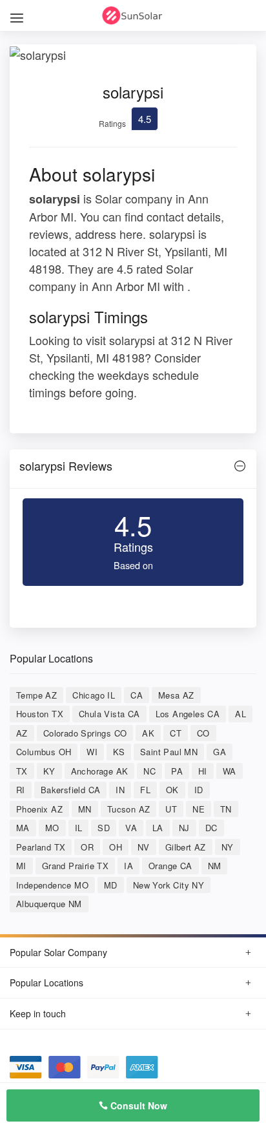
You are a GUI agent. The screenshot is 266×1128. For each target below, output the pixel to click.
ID (198, 790)
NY (227, 847)
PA (177, 771)
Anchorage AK (99, 771)
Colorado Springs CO (85, 733)
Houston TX (39, 714)
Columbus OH (43, 752)
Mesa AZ (176, 695)
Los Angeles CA (188, 714)
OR (87, 847)
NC (149, 771)
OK (172, 790)
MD (111, 885)
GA (219, 752)
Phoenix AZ (39, 809)
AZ (22, 733)
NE (198, 809)
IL (79, 828)
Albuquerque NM (49, 904)
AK (148, 733)
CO (203, 733)
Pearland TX (40, 847)
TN (226, 809)
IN (120, 790)
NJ (184, 828)
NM (214, 866)
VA (131, 828)
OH (115, 847)
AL (240, 714)
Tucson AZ (128, 809)
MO (52, 828)
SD (103, 828)
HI (202, 771)
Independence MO (52, 885)
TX (22, 771)
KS (119, 752)
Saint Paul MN (169, 752)
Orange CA (170, 866)
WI (92, 752)
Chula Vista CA (109, 714)
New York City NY (168, 885)
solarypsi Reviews (65, 465)
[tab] (133, 469)
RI (20, 790)
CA (136, 695)
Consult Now (137, 1105)
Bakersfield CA (71, 790)
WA (229, 771)
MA (23, 828)
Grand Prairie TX (75, 866)
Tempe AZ (36, 695)
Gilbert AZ (185, 847)
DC (211, 828)
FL (145, 790)
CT (175, 733)
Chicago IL (93, 695)
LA (157, 828)
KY (49, 771)
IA (128, 866)
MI (21, 866)
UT (171, 809)
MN (85, 809)
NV (144, 847)
